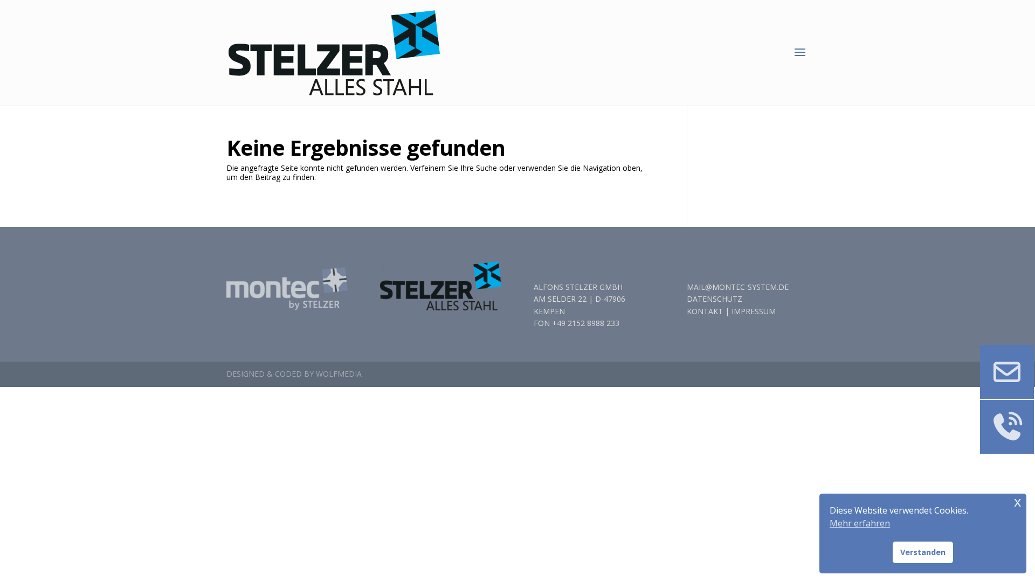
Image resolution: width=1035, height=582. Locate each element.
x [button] (1017, 501)
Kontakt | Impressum (731, 311)
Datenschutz (714, 299)
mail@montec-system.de (738, 287)
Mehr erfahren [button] (860, 523)
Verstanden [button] (923, 552)
